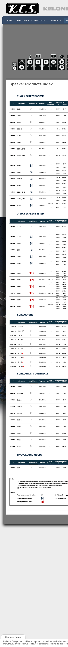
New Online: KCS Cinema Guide (31, 20)
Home (9, 20)
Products (53, 20)
